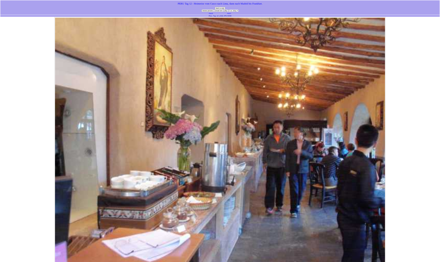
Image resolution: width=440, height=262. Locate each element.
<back (211, 13)
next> (229, 13)
